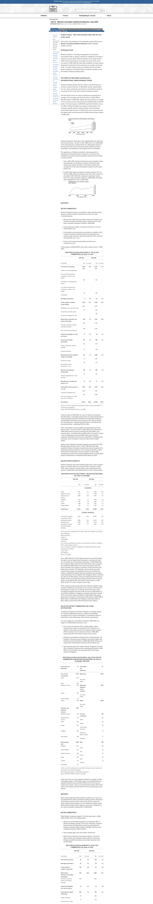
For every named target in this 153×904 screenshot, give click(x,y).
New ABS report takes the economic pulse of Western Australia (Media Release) (56, 84)
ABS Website (87, 2)
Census (65, 15)
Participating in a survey (87, 15)
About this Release (55, 36)
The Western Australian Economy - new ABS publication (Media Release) (56, 57)
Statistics (44, 15)
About (109, 15)
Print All (65, 31)
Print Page (59, 31)
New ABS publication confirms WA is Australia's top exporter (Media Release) (56, 98)
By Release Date (54, 19)
